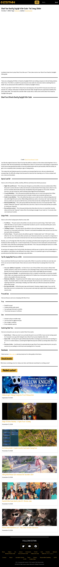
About (10, 557)
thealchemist (28, 10)
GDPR (55, 557)
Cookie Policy (32, 559)
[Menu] (37, 2)
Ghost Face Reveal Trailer (31, 159)
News (3, 552)
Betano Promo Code (10, 553)
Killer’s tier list (12, 354)
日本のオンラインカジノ (48, 553)
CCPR (24, 559)
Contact (4, 557)
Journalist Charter (20, 557)
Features (17, 10)
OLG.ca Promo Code (23, 553)
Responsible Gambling (45, 557)
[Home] (8, 2)
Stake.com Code (35, 553)
